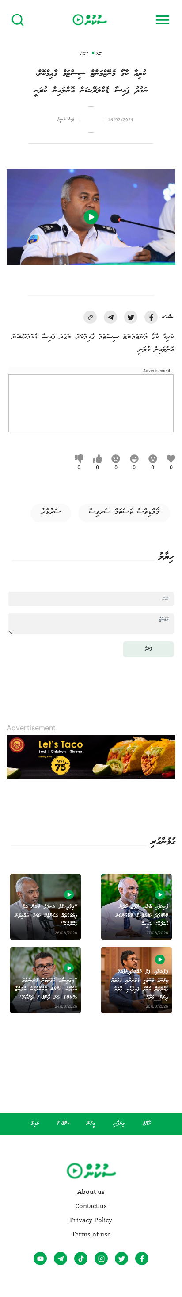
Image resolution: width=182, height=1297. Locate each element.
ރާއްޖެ (147, 1124)
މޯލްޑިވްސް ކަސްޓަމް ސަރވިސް (124, 512)
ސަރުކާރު (51, 512)
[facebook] (151, 317)
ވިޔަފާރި (119, 1124)
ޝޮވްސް (63, 1124)
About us (91, 1191)
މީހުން (91, 1124)
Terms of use (91, 1234)
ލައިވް (35, 1124)
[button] (90, 317)
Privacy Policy (91, 1220)
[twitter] (130, 317)
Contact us (91, 1205)
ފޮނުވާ (148, 649)
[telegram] (110, 317)
